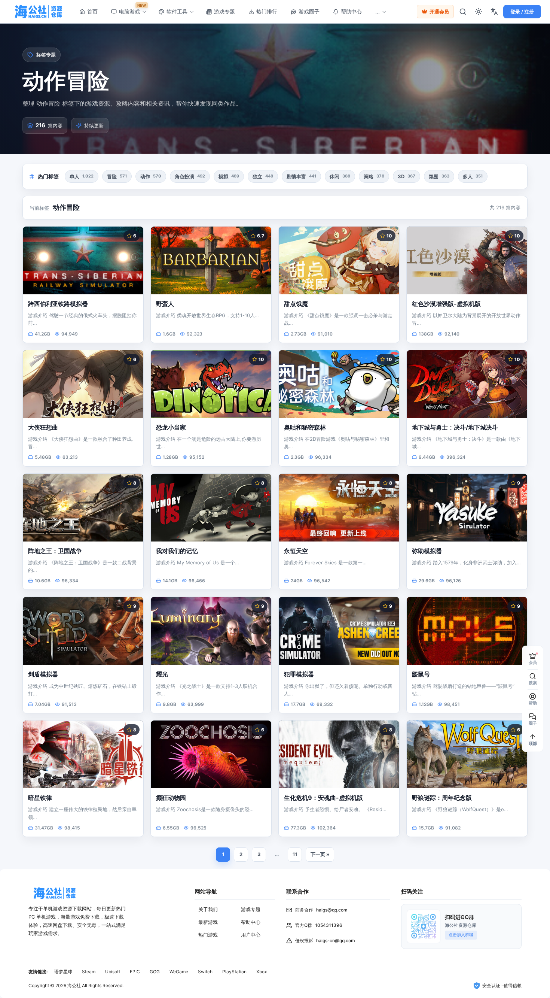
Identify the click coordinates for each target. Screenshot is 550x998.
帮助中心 (250, 922)
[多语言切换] (494, 11)
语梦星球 (63, 971)
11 (295, 854)
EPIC (135, 971)
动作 (150, 176)
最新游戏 (208, 922)
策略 (374, 176)
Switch (205, 971)
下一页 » (320, 854)
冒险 (117, 176)
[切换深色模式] (478, 11)
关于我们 (208, 909)
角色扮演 (190, 176)
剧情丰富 (301, 176)
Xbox (261, 971)
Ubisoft (112, 971)
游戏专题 (250, 909)
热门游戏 (208, 935)
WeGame (178, 971)
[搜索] (463, 11)
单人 (82, 176)
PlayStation (234, 971)
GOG (155, 971)
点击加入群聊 (461, 934)
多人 (473, 176)
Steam (88, 971)
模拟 (229, 176)
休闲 (340, 176)
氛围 (439, 176)
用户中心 (250, 935)
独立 (263, 176)
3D (406, 176)
